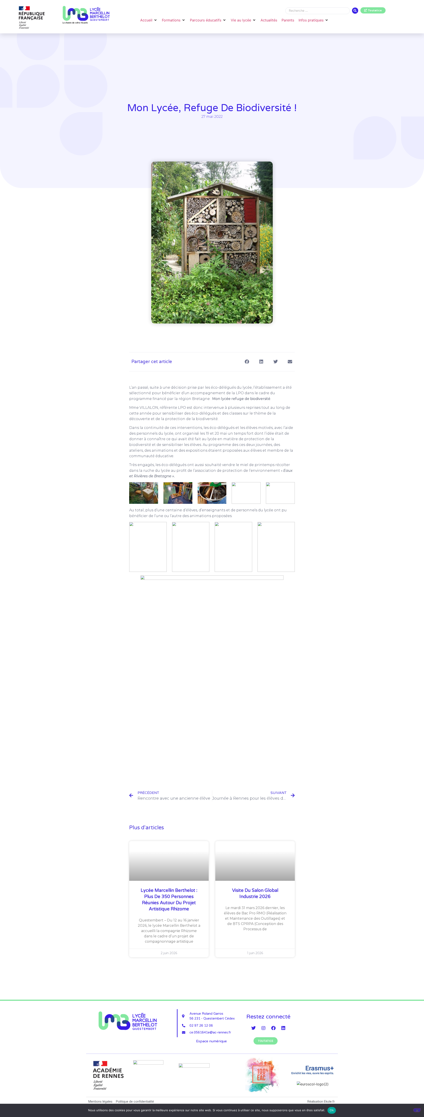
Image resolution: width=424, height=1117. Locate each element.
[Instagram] (263, 1028)
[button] (149, 20)
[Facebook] (273, 1028)
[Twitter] (253, 1028)
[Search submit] (355, 11)
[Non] (417, 1110)
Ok (332, 1110)
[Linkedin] (283, 1028)
